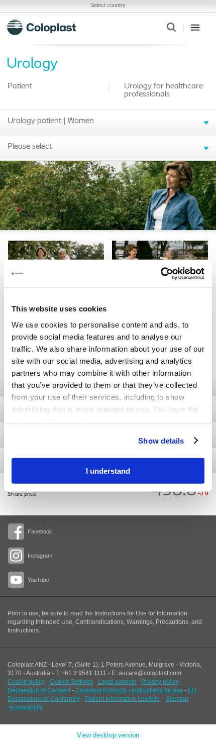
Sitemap (177, 698)
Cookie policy (26, 681)
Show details (161, 440)
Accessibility (26, 707)
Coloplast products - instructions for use (129, 690)
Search (171, 27)
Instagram (40, 556)
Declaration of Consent (39, 690)
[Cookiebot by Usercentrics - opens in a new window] (160, 273)
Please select (30, 147)
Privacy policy (160, 681)
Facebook (40, 531)
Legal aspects (117, 681)
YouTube (38, 580)
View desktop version (108, 735)
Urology (32, 64)
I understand (108, 471)
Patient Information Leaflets (122, 698)
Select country (108, 5)
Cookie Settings (71, 681)
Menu (195, 27)
